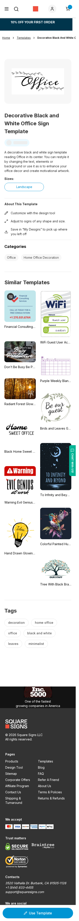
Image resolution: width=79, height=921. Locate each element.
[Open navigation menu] (6, 8)
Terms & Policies (50, 792)
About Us (44, 786)
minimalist (36, 644)
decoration (16, 622)
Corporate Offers (17, 780)
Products (11, 761)
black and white (39, 633)
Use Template (40, 913)
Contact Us (13, 792)
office (12, 633)
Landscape (24, 187)
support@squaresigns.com (24, 892)
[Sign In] (53, 9)
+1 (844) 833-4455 (19, 887)
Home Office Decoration (41, 257)
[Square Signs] (35, 9)
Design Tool (14, 767)
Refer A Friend (48, 780)
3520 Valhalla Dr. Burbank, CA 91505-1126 (35, 883)
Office (11, 257)
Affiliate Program (17, 786)
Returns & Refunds (51, 798)
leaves (13, 644)
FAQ (41, 773)
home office (44, 622)
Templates (45, 761)
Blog (41, 767)
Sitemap (11, 773)
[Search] (16, 9)
